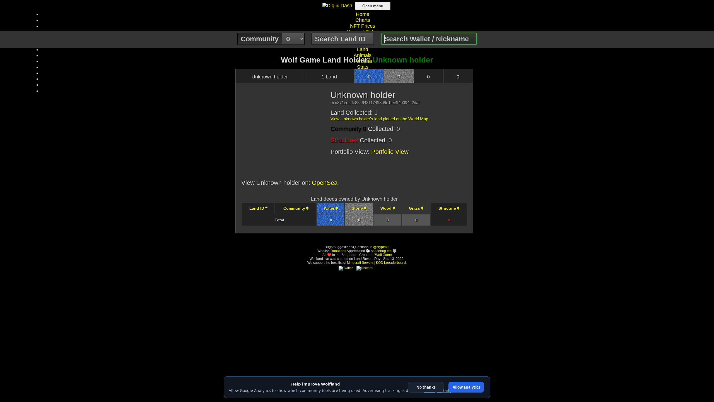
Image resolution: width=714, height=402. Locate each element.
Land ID (257, 208)
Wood (386, 208)
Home (362, 14)
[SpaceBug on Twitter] (346, 268)
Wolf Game (383, 255)
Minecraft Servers (360, 263)
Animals (363, 55)
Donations (338, 251)
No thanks (425, 387)
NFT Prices (362, 26)
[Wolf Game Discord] (364, 268)
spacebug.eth (381, 251)
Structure (447, 208)
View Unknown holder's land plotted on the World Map (379, 118)
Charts (362, 20)
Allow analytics (466, 387)
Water (330, 208)
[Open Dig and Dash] (338, 5)
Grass (415, 208)
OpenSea (324, 182)
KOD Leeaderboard (391, 263)
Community (294, 208)
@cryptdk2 (381, 247)
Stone (358, 208)
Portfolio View (390, 151)
